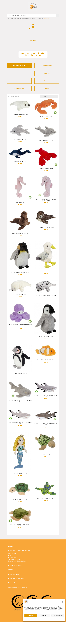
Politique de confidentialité (48, 618)
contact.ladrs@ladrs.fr (19, 561)
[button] (63, 602)
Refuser (43, 615)
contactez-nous (46, 18)
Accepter (30, 615)
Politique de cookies (38, 618)
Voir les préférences (57, 615)
